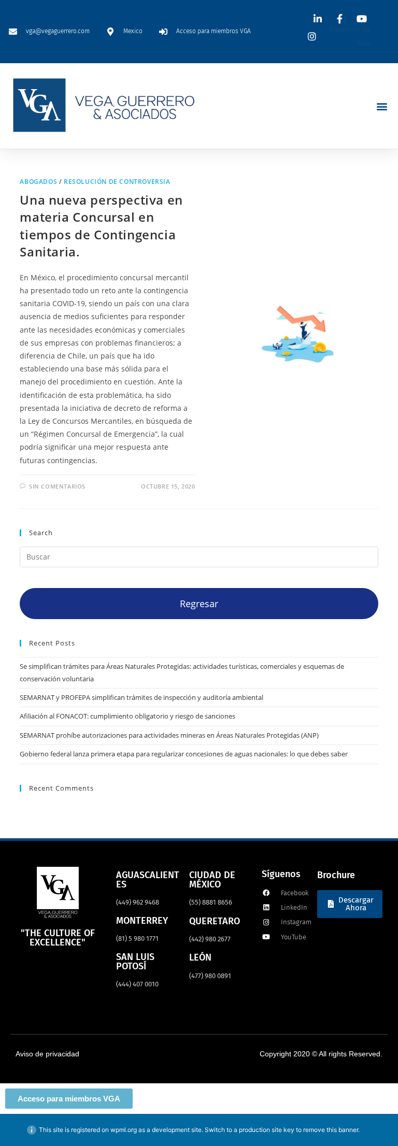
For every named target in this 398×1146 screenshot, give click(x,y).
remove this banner (330, 1130)
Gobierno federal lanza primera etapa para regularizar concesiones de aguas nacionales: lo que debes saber (184, 753)
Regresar (199, 603)
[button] (381, 105)
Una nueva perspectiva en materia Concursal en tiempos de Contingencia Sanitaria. (101, 226)
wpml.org (123, 1130)
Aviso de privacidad (47, 1054)
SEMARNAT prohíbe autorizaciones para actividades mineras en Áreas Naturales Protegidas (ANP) (169, 735)
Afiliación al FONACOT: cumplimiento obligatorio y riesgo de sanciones (127, 716)
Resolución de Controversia (117, 181)
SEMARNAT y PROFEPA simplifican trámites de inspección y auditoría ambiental (141, 697)
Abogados (38, 181)
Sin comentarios (57, 486)
